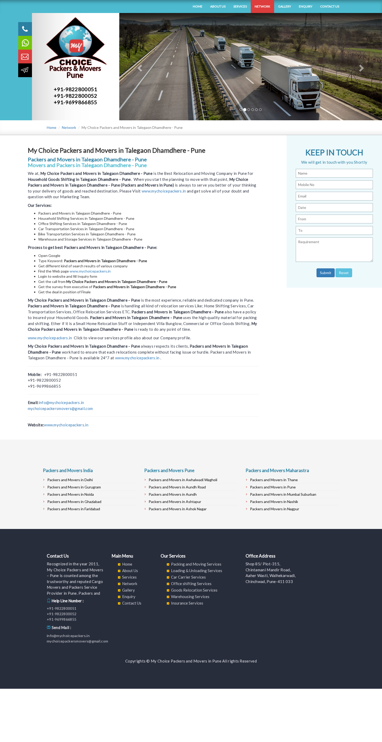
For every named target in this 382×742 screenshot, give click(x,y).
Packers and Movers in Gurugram (74, 487)
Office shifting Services (191, 583)
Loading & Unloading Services (196, 570)
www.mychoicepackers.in (164, 191)
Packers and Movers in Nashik (274, 501)
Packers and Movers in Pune (273, 487)
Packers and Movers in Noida (70, 494)
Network (262, 6)
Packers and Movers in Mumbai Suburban (283, 494)
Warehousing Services (190, 596)
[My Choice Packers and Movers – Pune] (43, 6)
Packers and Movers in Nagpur (274, 509)
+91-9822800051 (75, 89)
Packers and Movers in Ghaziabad (74, 501)
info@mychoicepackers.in (61, 402)
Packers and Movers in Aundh (173, 494)
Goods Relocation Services (194, 590)
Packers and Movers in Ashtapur (175, 501)
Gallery (284, 6)
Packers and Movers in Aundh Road (177, 487)
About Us (218, 6)
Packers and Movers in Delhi (70, 480)
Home (197, 6)
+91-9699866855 (75, 102)
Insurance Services (187, 603)
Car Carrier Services (188, 577)
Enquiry (305, 6)
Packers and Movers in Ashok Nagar (178, 509)
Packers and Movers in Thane (274, 480)
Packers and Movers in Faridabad (73, 509)
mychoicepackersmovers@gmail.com (60, 408)
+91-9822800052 (75, 95)
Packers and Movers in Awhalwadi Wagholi (183, 480)
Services (240, 6)
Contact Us (329, 6)
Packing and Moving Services (196, 564)
